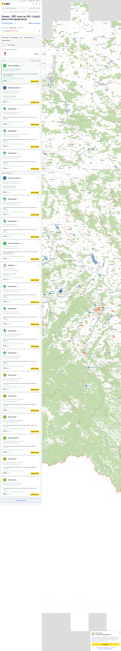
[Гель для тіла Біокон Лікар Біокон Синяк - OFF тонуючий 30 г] (5, 53)
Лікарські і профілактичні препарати (17, 11)
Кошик (39, 4)
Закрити (120, 632)
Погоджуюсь (106, 644)
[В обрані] (38, 65)
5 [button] (81, 325)
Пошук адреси (2, 31)
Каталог (5, 11)
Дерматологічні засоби (33, 11)
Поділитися (15, 23)
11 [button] (84, 352)
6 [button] (42, 305)
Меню (2, 4)
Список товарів (36, 4)
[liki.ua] (7, 3)
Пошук (3, 8)
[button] (90, 369)
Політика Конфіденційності (106, 648)
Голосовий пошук (39, 8)
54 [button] (98, 308)
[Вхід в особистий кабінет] (33, 4)
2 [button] (46, 325)
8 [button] (102, 305)
